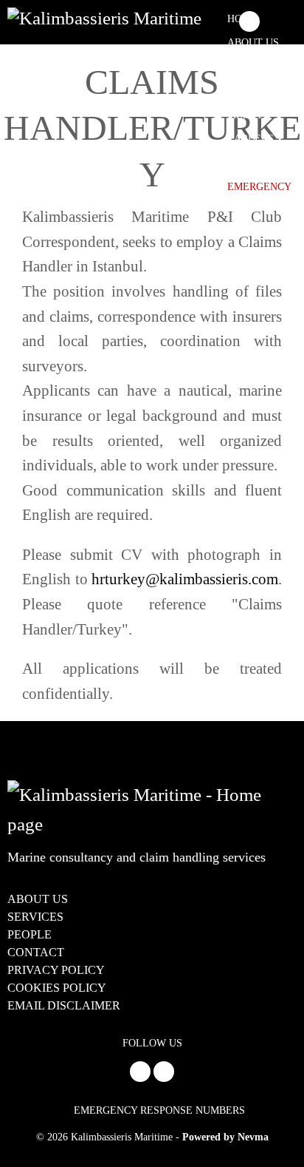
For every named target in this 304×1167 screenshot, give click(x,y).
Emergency (259, 186)
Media (244, 115)
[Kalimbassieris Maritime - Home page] (106, 18)
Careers (250, 138)
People (246, 90)
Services (251, 66)
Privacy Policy (56, 970)
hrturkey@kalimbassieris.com (184, 579)
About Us (253, 42)
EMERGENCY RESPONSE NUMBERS (159, 1110)
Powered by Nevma (225, 1137)
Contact (251, 162)
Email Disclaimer (63, 1005)
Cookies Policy (56, 987)
